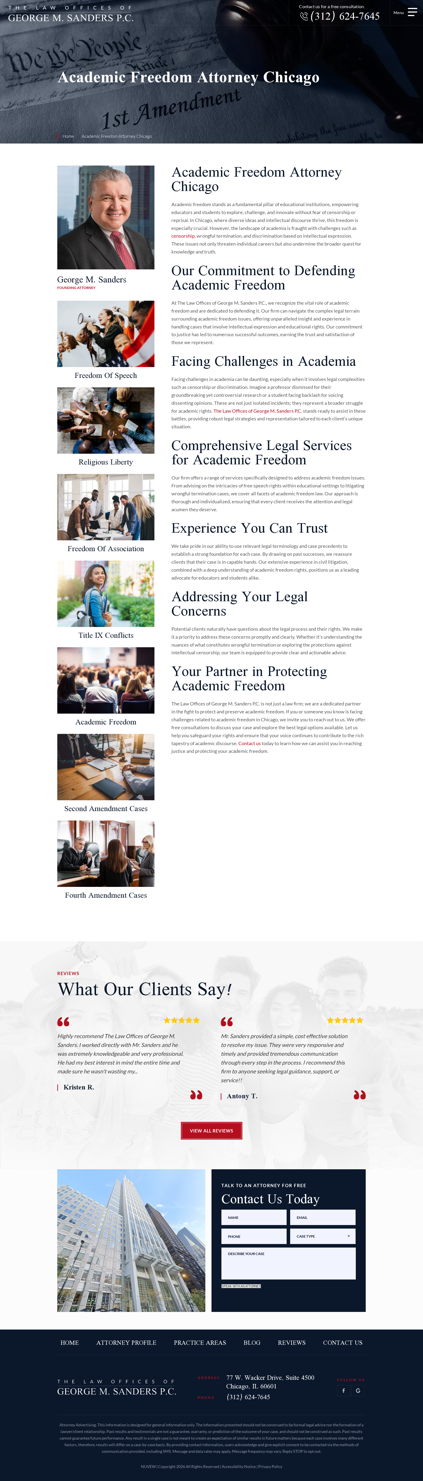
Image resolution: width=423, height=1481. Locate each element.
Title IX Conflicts (106, 636)
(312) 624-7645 (344, 16)
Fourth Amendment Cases (106, 895)
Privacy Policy (270, 1466)
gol (358, 1390)
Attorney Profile (126, 1343)
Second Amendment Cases (106, 809)
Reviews (292, 1343)
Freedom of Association (106, 549)
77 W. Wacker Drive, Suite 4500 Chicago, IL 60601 (270, 1382)
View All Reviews (211, 1130)
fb (343, 1390)
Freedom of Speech (106, 376)
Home (70, 1343)
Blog (252, 1343)
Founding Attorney (91, 283)
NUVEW (148, 1466)
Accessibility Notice (239, 1466)
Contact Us (342, 1343)
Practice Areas (200, 1343)
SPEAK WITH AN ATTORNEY (241, 1286)
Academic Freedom (105, 722)
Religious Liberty (106, 462)
